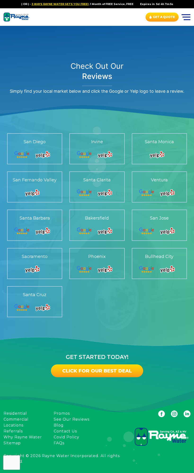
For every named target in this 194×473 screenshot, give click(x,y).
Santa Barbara (35, 218)
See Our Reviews (71, 419)
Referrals (13, 431)
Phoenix (97, 256)
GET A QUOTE (164, 17)
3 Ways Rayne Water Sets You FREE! (52, 4)
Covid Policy (66, 437)
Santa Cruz (34, 294)
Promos (62, 413)
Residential (15, 413)
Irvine (97, 141)
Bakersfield (97, 218)
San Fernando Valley (35, 180)
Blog (59, 425)
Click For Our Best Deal (97, 371)
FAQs (59, 443)
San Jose (159, 218)
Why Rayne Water (23, 437)
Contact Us (65, 431)
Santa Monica (159, 141)
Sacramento (35, 256)
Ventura (159, 180)
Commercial (16, 419)
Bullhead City (159, 256)
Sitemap (12, 443)
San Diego (35, 141)
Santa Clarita (97, 180)
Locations (13, 425)
